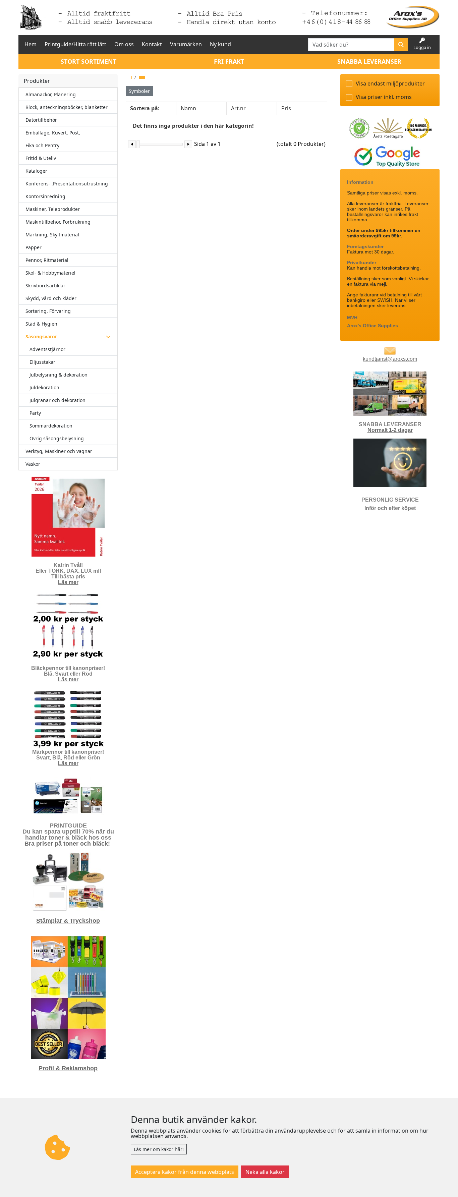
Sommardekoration (51, 425)
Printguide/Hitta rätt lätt (75, 44)
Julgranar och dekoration (57, 400)
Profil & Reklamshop (68, 1068)
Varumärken (186, 44)
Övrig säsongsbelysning (57, 438)
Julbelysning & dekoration (59, 375)
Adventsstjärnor (47, 349)
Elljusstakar (42, 362)
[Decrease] (132, 144)
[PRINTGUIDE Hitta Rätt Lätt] (68, 796)
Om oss (124, 44)
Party (35, 413)
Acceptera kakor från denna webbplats (184, 1172)
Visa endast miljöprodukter (390, 83)
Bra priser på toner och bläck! (68, 843)
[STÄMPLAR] (68, 881)
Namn (188, 108)
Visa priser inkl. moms (384, 97)
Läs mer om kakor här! (159, 1149)
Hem (30, 44)
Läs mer (68, 582)
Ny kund (220, 44)
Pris (286, 108)
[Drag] (138, 144)
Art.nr (238, 108)
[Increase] (188, 144)
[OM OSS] (389, 393)
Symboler (139, 91)
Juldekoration (44, 387)
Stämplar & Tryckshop (68, 920)
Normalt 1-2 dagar (390, 430)
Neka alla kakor (265, 1172)
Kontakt (152, 44)
